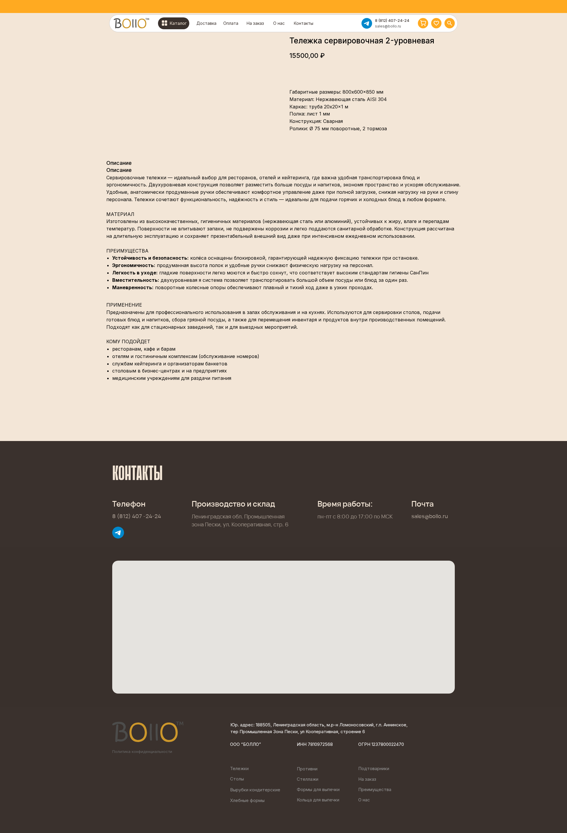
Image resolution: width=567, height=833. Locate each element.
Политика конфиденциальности (142, 751)
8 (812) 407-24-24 (392, 20)
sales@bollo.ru (388, 26)
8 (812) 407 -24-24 (136, 516)
